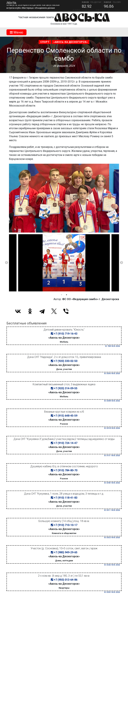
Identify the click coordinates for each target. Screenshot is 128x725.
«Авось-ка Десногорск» (71, 42)
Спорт (45, 42)
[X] (54, 311)
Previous (6, 262)
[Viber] (66, 311)
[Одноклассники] (30, 311)
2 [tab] (66, 294)
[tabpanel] (64, 262)
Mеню (18, 32)
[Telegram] (42, 311)
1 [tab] (61, 294)
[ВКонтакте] (18, 311)
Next (121, 262)
